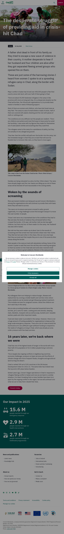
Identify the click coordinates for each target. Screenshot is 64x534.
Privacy (8, 262)
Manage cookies (33, 269)
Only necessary (33, 273)
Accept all (33, 277)
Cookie (14, 262)
